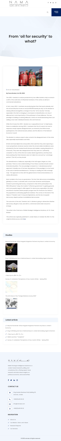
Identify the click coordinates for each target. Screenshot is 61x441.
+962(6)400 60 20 (19, 399)
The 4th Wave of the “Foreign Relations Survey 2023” (20, 296)
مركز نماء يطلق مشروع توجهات (13, 275)
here (24, 219)
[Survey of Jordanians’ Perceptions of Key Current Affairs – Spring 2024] (11, 287)
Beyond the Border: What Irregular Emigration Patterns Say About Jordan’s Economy (30, 241)
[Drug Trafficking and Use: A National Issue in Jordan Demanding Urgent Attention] (11, 266)
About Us (13, 419)
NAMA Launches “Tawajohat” (15, 337)
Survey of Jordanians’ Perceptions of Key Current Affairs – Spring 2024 (26, 279)
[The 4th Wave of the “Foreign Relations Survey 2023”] (11, 304)
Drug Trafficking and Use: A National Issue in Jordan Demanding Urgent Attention (29, 258)
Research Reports (15, 425)
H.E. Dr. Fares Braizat (13, 90)
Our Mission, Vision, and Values (19, 422)
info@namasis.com (19, 404)
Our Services (14, 428)
